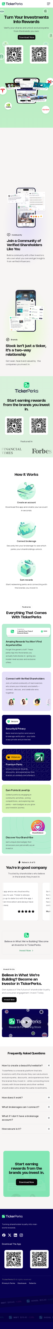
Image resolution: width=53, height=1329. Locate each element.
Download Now (26, 37)
